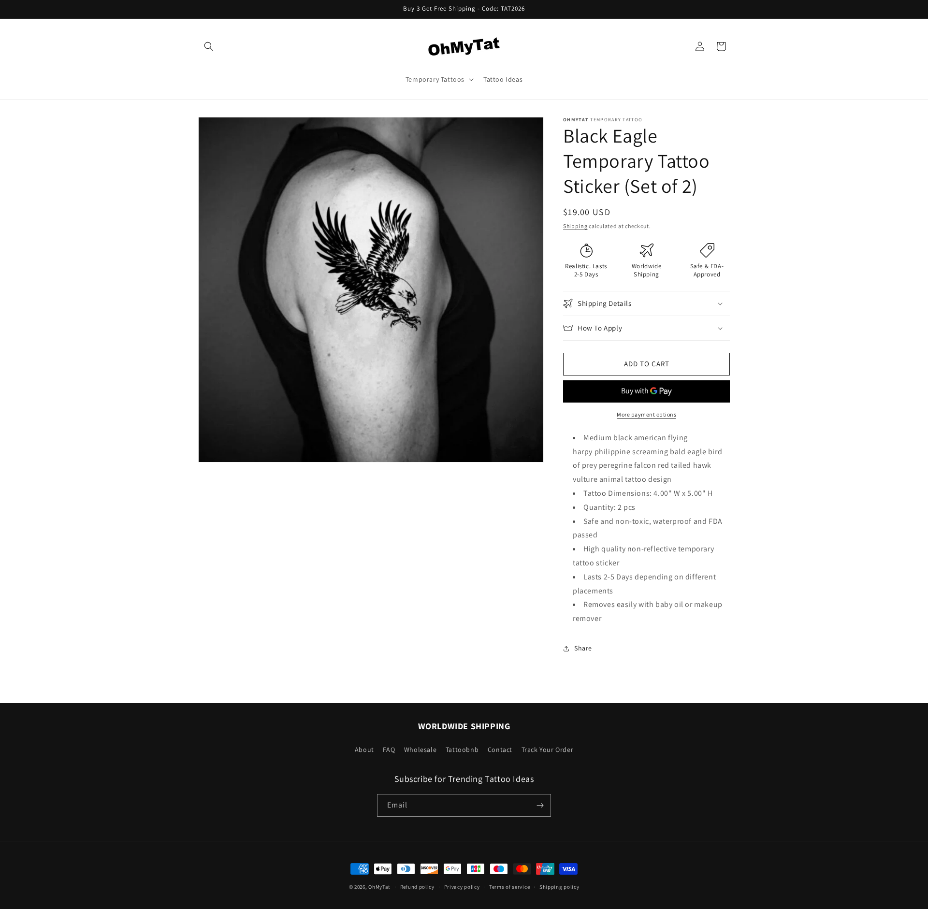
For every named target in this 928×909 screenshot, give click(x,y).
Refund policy (417, 886)
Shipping (575, 226)
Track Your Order (548, 749)
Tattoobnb (462, 749)
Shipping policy (559, 886)
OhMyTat (379, 886)
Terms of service (509, 886)
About (364, 749)
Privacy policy (462, 886)
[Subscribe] (540, 805)
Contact (500, 749)
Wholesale (420, 749)
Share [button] (583, 648)
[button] (208, 46)
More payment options (646, 414)
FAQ (389, 749)
